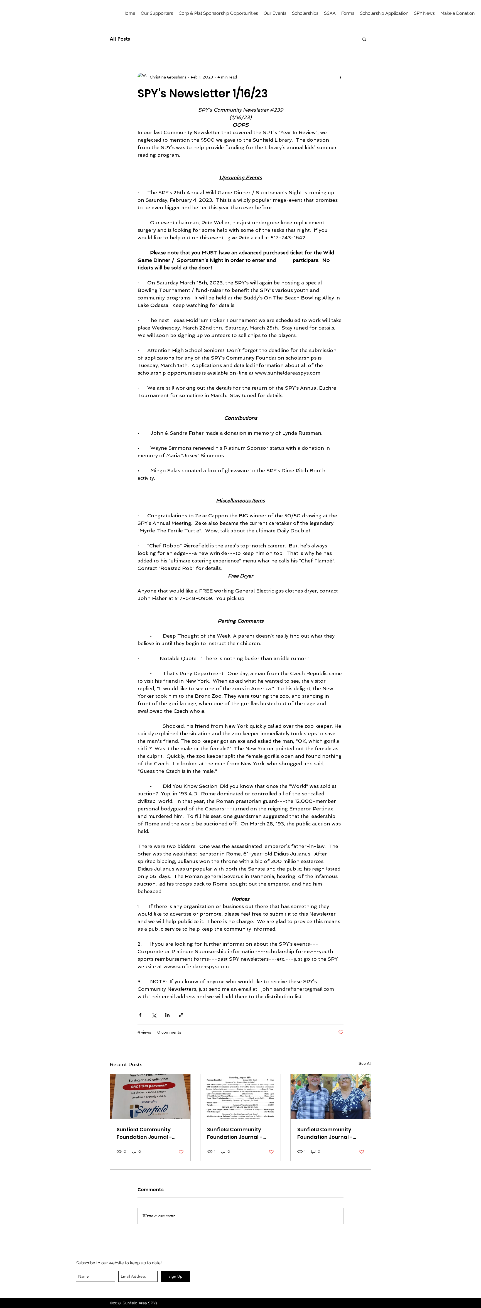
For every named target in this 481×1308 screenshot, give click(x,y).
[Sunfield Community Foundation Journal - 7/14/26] (331, 1096)
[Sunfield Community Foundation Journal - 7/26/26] (240, 1096)
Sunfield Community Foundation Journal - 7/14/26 (325, 1133)
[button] (347, 13)
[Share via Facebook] (140, 1015)
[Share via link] (181, 1015)
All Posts (120, 39)
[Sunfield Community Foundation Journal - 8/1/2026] (150, 1096)
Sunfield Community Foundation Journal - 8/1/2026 (144, 1133)
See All (365, 1063)
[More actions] (340, 77)
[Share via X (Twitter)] (153, 1015)
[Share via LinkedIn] (167, 1015)
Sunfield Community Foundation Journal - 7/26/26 (234, 1133)
